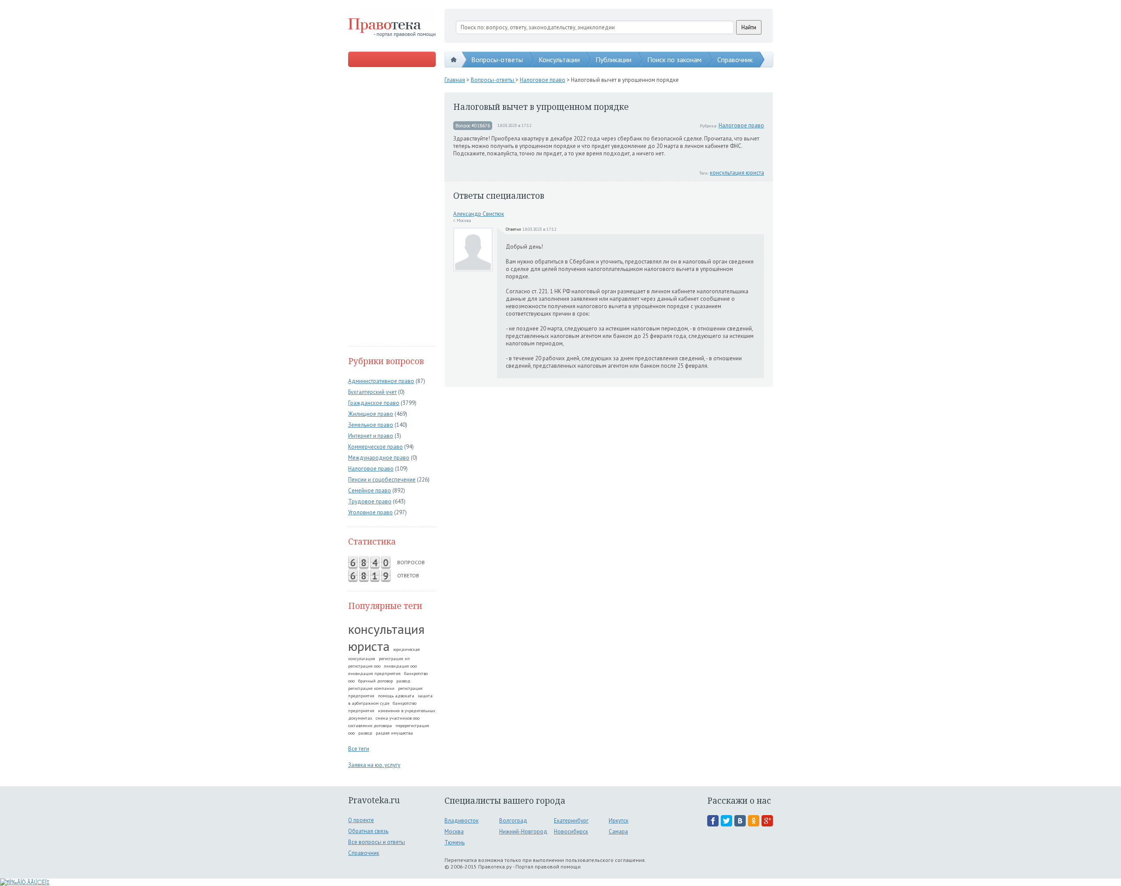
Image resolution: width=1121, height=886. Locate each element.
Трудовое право (369, 501)
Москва (454, 831)
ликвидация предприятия (374, 673)
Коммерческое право (375, 446)
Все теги (358, 748)
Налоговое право (371, 468)
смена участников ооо (397, 718)
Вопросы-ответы (497, 59)
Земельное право (370, 425)
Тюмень (454, 842)
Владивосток (461, 820)
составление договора (370, 725)
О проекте (361, 820)
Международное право (378, 457)
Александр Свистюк (478, 214)
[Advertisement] (392, 207)
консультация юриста (386, 637)
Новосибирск (571, 831)
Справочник (735, 59)
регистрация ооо (364, 666)
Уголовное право (370, 512)
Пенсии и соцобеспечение (382, 479)
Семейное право (369, 490)
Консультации (559, 59)
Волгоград (513, 820)
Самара (618, 831)
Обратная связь (368, 831)
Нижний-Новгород (523, 831)
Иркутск (618, 820)
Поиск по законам (674, 59)
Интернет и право (370, 435)
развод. (403, 681)
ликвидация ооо (400, 666)
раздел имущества (394, 733)
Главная (454, 80)
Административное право (381, 381)
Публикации (613, 59)
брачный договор (375, 681)
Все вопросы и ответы (376, 842)
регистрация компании (371, 688)
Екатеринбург (571, 820)
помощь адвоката (396, 696)
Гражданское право (373, 403)
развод (365, 733)
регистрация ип (394, 658)
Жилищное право (370, 414)
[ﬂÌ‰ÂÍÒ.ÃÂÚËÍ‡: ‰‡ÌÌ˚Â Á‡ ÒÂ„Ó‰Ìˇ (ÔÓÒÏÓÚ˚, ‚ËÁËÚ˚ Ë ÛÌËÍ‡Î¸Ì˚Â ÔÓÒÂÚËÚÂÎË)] (24, 882)
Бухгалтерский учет (372, 392)
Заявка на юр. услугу (374, 765)
